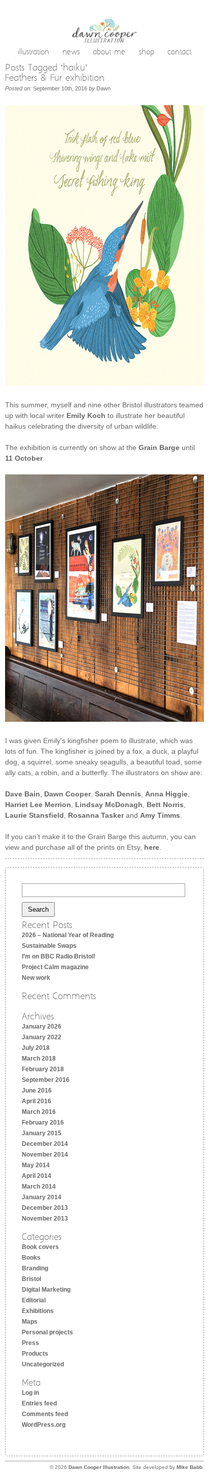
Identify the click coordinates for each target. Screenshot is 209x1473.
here (151, 847)
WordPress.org (43, 1424)
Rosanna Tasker (96, 815)
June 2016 (37, 1090)
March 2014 (39, 1186)
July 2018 (36, 1047)
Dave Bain (22, 794)
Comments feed (45, 1414)
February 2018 (43, 1069)
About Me (109, 52)
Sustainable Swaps (49, 945)
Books (31, 1257)
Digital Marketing (46, 1289)
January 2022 (41, 1037)
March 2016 (39, 1111)
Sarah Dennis (118, 794)
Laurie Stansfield (34, 815)
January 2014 (41, 1197)
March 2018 (39, 1058)
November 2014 (45, 1154)
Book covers (40, 1247)
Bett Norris (165, 804)
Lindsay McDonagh (109, 804)
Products (35, 1353)
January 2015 (41, 1133)
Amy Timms (160, 815)
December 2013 (45, 1207)
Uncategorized (43, 1364)
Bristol (31, 1279)
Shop (146, 52)
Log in (30, 1392)
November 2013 (45, 1218)
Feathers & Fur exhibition (54, 78)
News (71, 52)
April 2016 (36, 1101)
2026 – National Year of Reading (68, 935)
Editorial (34, 1300)
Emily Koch (86, 415)
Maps (30, 1321)
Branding (35, 1268)
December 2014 (45, 1143)
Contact (179, 52)
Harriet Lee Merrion (38, 804)
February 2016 (43, 1122)
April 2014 (36, 1175)
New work (36, 977)
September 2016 (45, 1079)
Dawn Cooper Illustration (98, 1467)
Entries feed (39, 1403)
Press (30, 1343)
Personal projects (47, 1332)
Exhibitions (38, 1311)
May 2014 (36, 1165)
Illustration (33, 52)
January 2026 (41, 1026)
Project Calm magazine (55, 967)
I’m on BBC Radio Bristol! (58, 956)
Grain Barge (159, 447)
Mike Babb (189, 1467)
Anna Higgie (166, 794)
